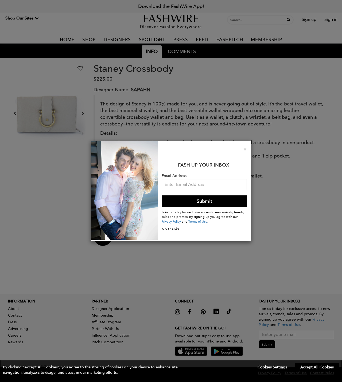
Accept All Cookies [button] (317, 367)
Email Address (174, 175)
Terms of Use (197, 221)
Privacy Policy (171, 221)
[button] (171, 371)
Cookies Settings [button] (272, 367)
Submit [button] (204, 201)
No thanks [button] (170, 229)
